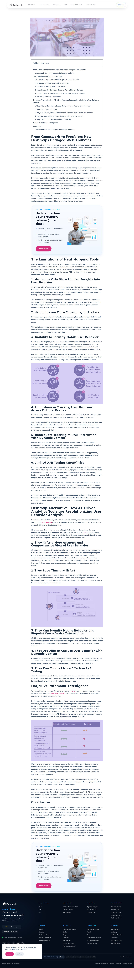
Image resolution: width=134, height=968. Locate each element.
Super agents (115, 909)
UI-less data (91, 912)
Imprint (118, 963)
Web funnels (67, 912)
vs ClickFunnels (116, 943)
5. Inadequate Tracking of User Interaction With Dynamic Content (60, 93)
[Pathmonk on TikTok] (13, 943)
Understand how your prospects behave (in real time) (55, 73)
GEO (40, 909)
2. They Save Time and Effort (46, 109)
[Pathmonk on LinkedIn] (8, 943)
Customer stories (44, 935)
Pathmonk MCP (116, 918)
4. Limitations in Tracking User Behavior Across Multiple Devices (59, 90)
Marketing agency (93, 929)
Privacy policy (127, 963)
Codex (65, 932)
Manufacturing (92, 943)
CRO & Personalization (70, 907)
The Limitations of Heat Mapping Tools (47, 76)
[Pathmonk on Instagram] (23, 943)
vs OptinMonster (116, 935)
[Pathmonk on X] (4, 943)
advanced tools (46, 522)
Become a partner (45, 938)
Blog (64, 935)
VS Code (84, 957)
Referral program (44, 940)
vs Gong (114, 932)
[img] (16, 5)
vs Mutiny (114, 938)
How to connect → (126, 957)
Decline (19, 954)
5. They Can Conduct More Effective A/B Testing (53, 119)
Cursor (76, 957)
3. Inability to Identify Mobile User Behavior (51, 86)
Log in (121, 5)
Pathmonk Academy (70, 929)
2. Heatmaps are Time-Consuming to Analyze (52, 83)
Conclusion (37, 126)
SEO (40, 907)
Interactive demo (68, 943)
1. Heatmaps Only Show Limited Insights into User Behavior (57, 80)
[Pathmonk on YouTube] (18, 943)
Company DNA (116, 912)
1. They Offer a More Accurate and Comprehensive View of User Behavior (62, 106)
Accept (9, 954)
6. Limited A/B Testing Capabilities (48, 97)
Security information (101, 963)
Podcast (65, 938)
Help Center (67, 940)
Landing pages (68, 909)
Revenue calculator (69, 946)
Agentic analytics (92, 907)
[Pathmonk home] (10, 904)
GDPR (112, 963)
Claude (69, 957)
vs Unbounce (115, 929)
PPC (40, 912)
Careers (41, 932)
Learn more (43, 249)
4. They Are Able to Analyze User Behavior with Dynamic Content (59, 116)
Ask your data (91, 909)
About (41, 929)
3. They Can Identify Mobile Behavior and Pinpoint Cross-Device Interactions (64, 113)
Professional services (94, 938)
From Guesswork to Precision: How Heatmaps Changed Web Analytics (59, 70)
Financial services (93, 940)
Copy (61, 957)
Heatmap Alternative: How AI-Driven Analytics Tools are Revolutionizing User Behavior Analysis (66, 101)
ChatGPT (92, 957)
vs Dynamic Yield (116, 940)
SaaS (88, 935)
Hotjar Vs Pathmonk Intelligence (45, 123)
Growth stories (116, 907)
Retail (89, 932)
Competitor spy (116, 915)
